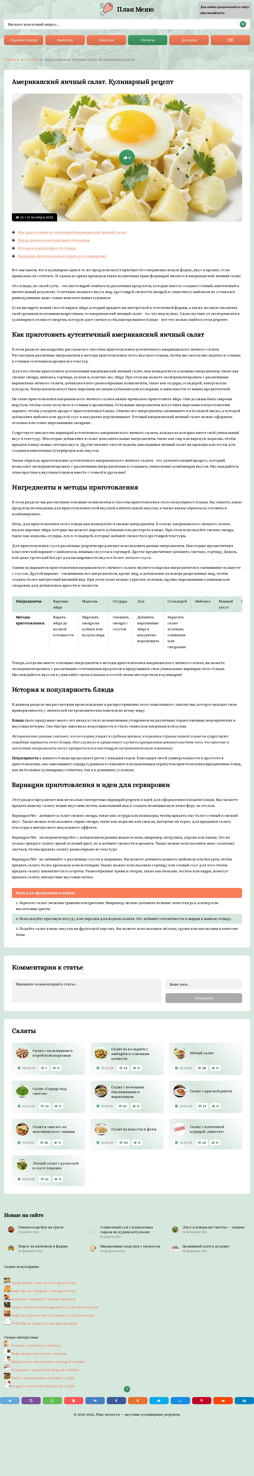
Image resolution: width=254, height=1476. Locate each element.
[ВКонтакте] (95, 1400)
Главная (11, 59)
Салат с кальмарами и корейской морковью (53, 1052)
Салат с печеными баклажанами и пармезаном (127, 1092)
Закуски (106, 40)
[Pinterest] (202, 1400)
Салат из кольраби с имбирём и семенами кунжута (130, 1054)
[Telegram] (9, 1400)
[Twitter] (159, 1400)
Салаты (148, 40)
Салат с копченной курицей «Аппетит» (207, 1129)
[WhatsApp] (52, 1400)
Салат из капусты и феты (133, 1129)
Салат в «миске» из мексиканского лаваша (54, 1129)
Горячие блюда (24, 40)
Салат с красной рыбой (211, 1091)
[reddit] (223, 1400)
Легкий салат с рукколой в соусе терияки (56, 1165)
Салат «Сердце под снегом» (49, 1091)
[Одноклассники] (137, 1400)
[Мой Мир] (180, 1400)
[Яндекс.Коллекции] (74, 1400)
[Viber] (31, 1400)
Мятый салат (202, 1053)
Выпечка (65, 40)
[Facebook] (116, 1400)
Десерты (189, 40)
